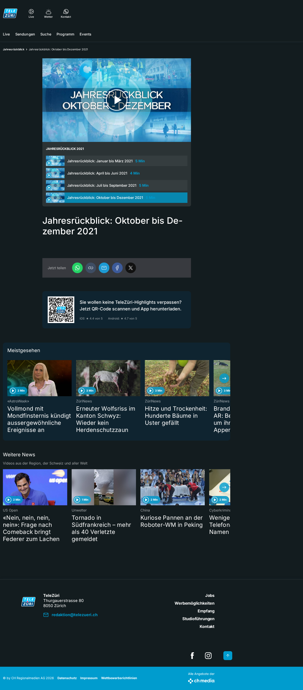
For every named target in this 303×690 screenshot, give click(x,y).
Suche (45, 34)
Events (85, 34)
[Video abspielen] (116, 100)
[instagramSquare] (208, 655)
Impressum (89, 678)
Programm (65, 34)
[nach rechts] (224, 378)
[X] (130, 268)
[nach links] (9, 378)
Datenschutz (67, 678)
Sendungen (25, 34)
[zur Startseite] (10, 13)
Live (6, 34)
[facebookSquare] (192, 655)
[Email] (104, 268)
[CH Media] (201, 680)
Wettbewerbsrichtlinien (119, 678)
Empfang (206, 611)
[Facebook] (117, 268)
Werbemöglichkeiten (194, 603)
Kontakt (207, 626)
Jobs (209, 595)
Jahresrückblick (13, 49)
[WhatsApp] (77, 268)
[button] (90, 268)
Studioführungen (198, 618)
